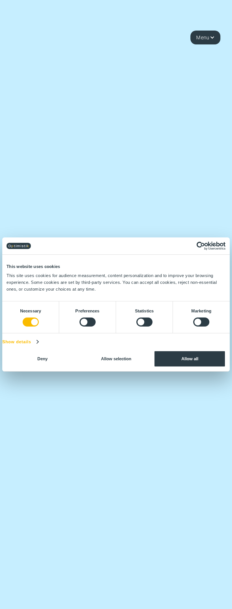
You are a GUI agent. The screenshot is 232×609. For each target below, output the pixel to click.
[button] (205, 38)
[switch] (88, 322)
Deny (42, 358)
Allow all (189, 358)
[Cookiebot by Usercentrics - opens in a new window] (200, 246)
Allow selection (116, 358)
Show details (16, 342)
